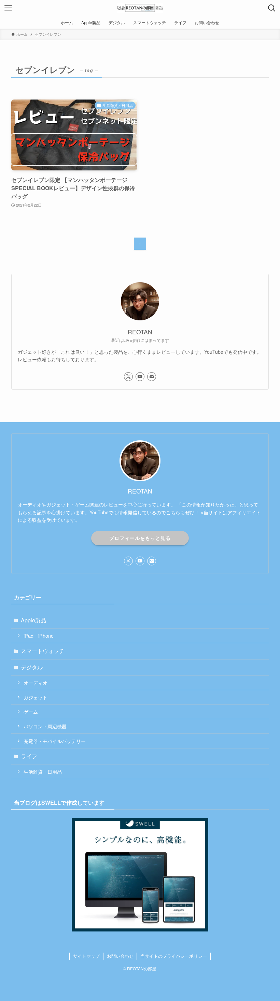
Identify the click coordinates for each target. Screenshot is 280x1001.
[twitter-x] (128, 376)
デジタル (32, 667)
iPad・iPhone (39, 635)
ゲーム (31, 711)
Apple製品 (33, 620)
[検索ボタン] (272, 8)
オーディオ (35, 682)
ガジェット (35, 697)
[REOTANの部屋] (140, 8)
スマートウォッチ (43, 651)
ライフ (29, 756)
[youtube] (140, 376)
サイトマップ (86, 956)
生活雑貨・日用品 (43, 771)
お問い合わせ (120, 956)
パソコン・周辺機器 (45, 726)
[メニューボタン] (8, 8)
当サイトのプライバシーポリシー (173, 956)
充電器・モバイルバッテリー (55, 740)
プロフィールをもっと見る (140, 537)
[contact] (151, 376)
